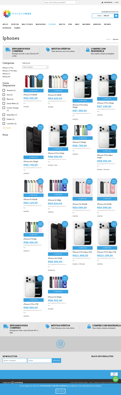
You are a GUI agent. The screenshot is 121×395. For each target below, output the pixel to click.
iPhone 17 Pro (8, 68)
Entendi (60, 391)
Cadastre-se (108, 2)
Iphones (52, 24)
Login (116, 2)
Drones (107, 24)
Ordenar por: (26, 63)
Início (5, 24)
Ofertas (15, 24)
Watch (62, 24)
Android (97, 24)
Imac (77, 24)
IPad (70, 24)
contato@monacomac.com (109, 12)
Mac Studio (27, 24)
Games (17, 28)
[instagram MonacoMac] (60, 344)
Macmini (86, 24)
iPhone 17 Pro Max (10, 71)
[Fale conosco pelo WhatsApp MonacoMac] (116, 379)
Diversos (7, 28)
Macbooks (41, 24)
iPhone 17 (6, 74)
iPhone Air (6, 77)
